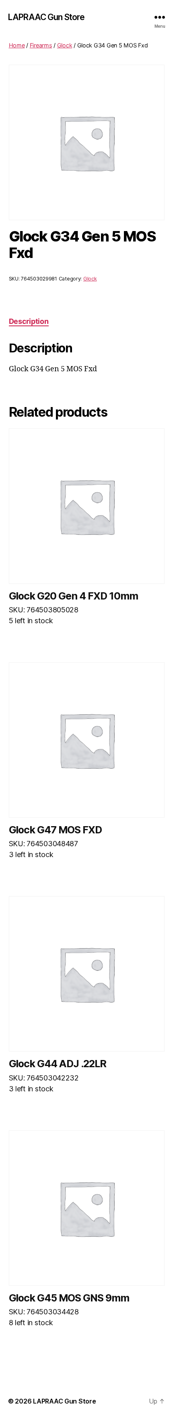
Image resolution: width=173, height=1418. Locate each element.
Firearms (41, 45)
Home (17, 45)
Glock (64, 45)
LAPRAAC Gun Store (46, 17)
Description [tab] (29, 321)
